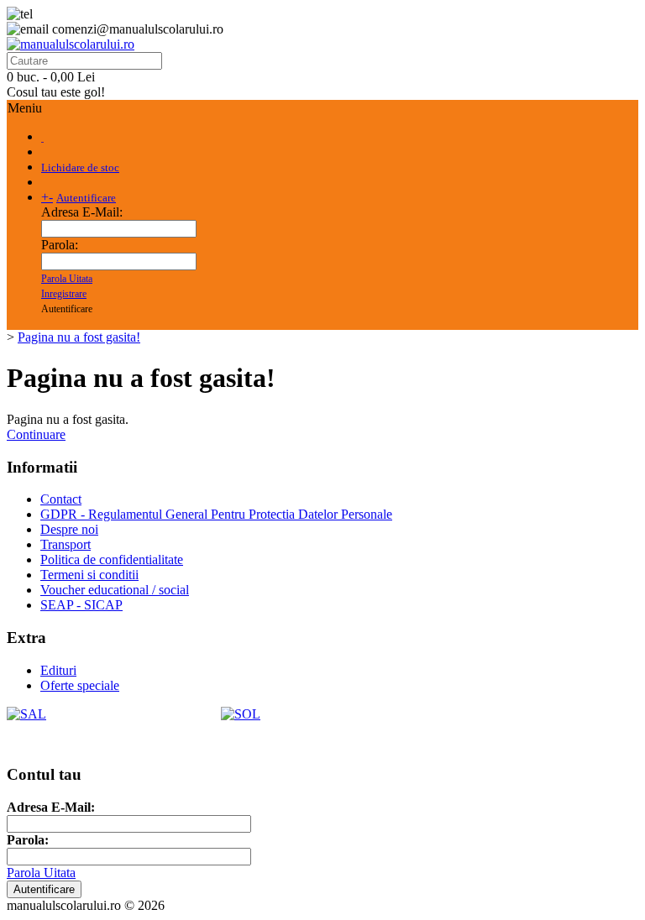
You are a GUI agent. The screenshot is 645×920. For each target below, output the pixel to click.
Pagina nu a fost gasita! (79, 337)
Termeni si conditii (89, 574)
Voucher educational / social (114, 590)
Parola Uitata (66, 279)
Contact (60, 499)
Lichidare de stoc (80, 167)
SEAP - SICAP (81, 605)
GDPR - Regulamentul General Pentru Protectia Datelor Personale (216, 514)
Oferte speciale (79, 685)
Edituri (58, 670)
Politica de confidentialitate (111, 559)
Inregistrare (64, 294)
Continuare (36, 434)
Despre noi (69, 529)
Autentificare (86, 197)
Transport (65, 544)
